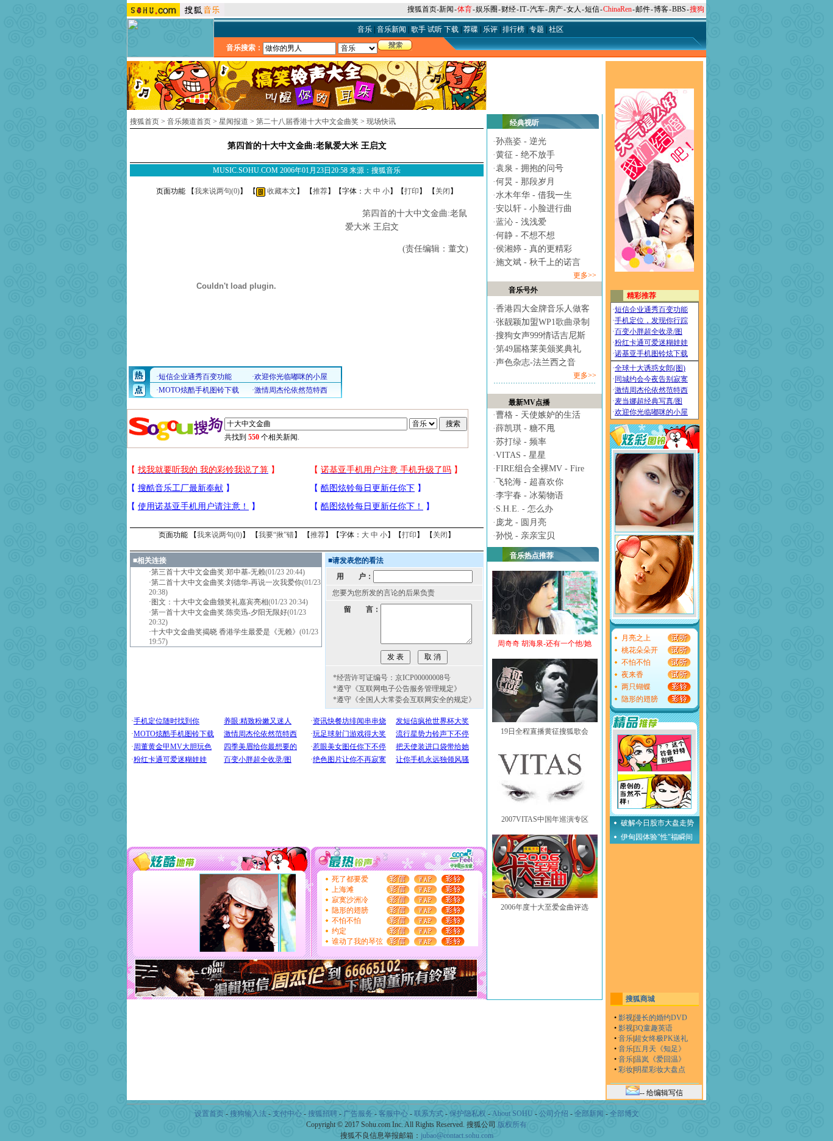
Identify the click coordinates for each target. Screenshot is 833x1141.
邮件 (642, 9)
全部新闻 (589, 1113)
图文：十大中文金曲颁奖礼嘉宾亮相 (209, 602)
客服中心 (393, 1113)
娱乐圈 (487, 9)
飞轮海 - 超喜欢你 (529, 482)
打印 (411, 191)
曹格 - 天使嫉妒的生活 (538, 414)
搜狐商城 (640, 998)
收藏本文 (280, 191)
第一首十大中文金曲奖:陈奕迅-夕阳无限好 (219, 612)
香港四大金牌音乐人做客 (543, 308)
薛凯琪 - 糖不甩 (525, 428)
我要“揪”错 (276, 535)
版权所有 (512, 1124)
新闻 (446, 9)
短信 (592, 9)
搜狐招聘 (322, 1113)
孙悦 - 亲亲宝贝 (525, 535)
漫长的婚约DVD (660, 1017)
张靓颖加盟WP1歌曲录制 (543, 322)
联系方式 (428, 1113)
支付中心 (287, 1113)
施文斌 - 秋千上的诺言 (538, 262)
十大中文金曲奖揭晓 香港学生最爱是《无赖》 (225, 632)
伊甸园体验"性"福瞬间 (657, 837)
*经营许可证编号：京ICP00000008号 (392, 677)
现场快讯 (381, 121)
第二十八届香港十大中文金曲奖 (307, 121)
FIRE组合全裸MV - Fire (540, 468)
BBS (679, 9)
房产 (555, 9)
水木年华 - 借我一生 (534, 195)
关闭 (442, 191)
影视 (625, 1017)
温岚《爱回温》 (659, 1059)
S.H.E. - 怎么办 (524, 508)
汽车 (537, 9)
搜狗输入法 (248, 1113)
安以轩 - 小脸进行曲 (534, 208)
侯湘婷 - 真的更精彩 (534, 248)
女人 (574, 9)
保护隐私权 (467, 1113)
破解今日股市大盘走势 (657, 823)
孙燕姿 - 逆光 (521, 141)
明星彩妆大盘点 (659, 1069)
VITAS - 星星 (521, 455)
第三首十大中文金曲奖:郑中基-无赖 (208, 572)
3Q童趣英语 (653, 1028)
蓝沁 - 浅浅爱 (521, 221)
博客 (661, 9)
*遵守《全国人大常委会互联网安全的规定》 (404, 699)
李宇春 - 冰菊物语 (529, 495)
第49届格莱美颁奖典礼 (538, 348)
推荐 (320, 191)
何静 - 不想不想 (525, 235)
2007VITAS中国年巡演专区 (544, 819)
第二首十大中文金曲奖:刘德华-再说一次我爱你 (226, 582)
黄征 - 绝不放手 (525, 154)
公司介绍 (553, 1113)
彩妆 (625, 1069)
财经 (508, 9)
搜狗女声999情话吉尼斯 (540, 335)
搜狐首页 (422, 9)
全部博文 (624, 1113)
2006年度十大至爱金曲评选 (544, 907)
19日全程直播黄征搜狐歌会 (544, 731)
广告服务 (358, 1113)
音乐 (625, 1038)
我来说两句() (217, 191)
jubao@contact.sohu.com (457, 1135)
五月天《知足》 (659, 1049)
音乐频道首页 (189, 121)
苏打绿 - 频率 (521, 441)
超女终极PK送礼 (661, 1038)
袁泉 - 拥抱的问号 (529, 168)
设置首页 (209, 1113)
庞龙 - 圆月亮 (521, 522)
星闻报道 (233, 121)
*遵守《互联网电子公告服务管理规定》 (397, 688)
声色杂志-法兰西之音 (536, 362)
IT (523, 9)
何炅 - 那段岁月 (525, 181)
